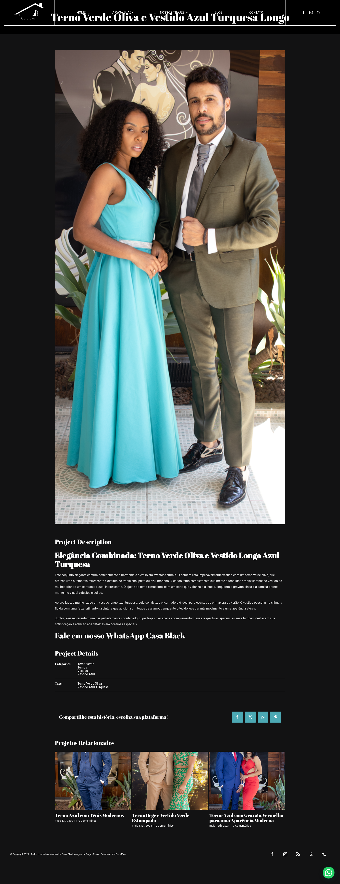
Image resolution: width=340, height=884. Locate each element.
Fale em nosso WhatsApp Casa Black (120, 635)
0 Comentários (87, 825)
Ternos (82, 667)
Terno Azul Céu (149, 815)
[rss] (298, 854)
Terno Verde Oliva (90, 683)
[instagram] (311, 12)
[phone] (324, 854)
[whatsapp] (318, 12)
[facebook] (303, 12)
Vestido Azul (86, 674)
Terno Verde (86, 664)
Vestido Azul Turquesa (93, 687)
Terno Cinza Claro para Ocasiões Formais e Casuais (90, 817)
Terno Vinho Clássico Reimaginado (247, 815)
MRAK (123, 854)
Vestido (83, 671)
